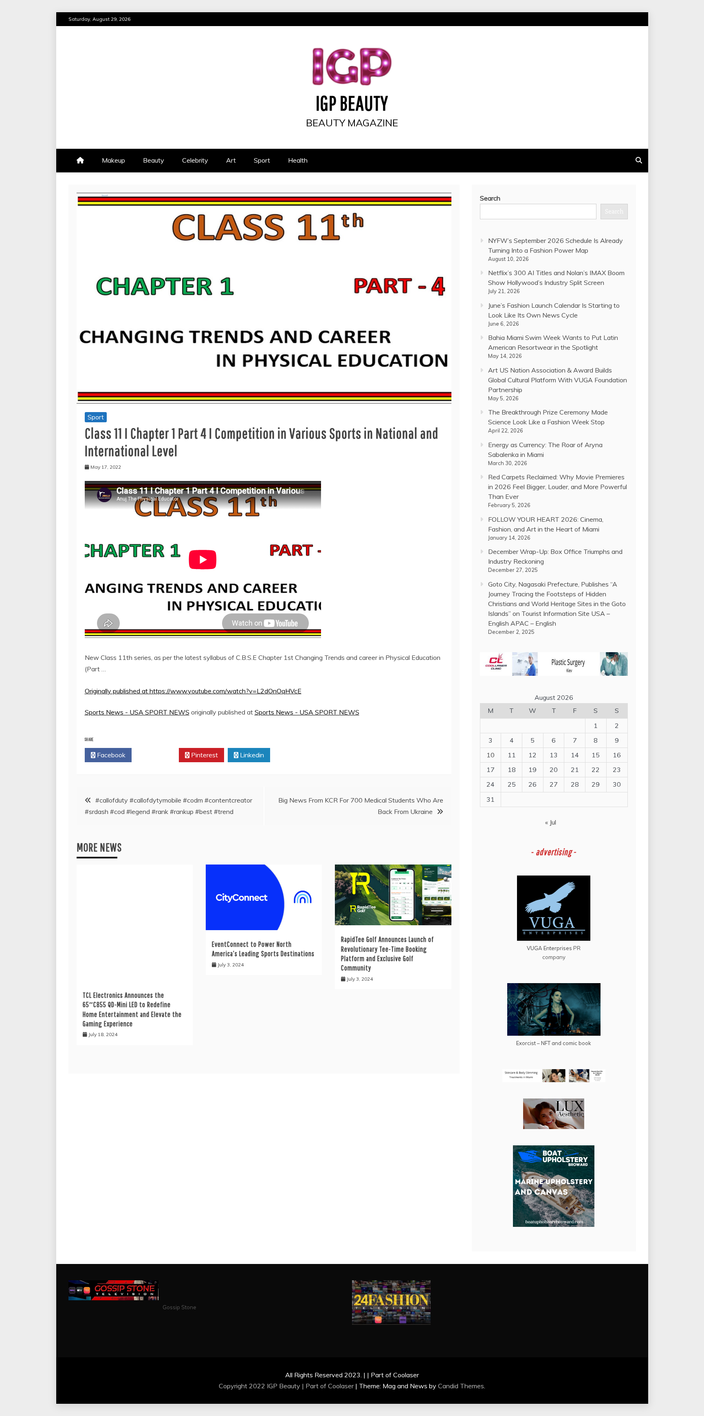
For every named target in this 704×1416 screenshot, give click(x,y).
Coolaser (341, 1386)
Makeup (113, 160)
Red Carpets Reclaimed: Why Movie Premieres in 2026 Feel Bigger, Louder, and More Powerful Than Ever (557, 487)
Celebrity (195, 160)
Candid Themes (461, 1386)
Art (231, 160)
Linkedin (251, 755)
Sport (262, 160)
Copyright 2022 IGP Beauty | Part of (273, 1386)
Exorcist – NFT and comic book (553, 1043)
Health (298, 160)
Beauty (153, 160)
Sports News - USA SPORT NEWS (137, 712)
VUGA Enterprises (549, 948)
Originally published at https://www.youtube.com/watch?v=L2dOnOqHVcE (193, 691)
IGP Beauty (352, 103)
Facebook (110, 755)
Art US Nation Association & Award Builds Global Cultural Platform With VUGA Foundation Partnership (557, 380)
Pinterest (203, 755)
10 (490, 755)
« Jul (550, 822)
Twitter (157, 755)
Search (490, 198)
